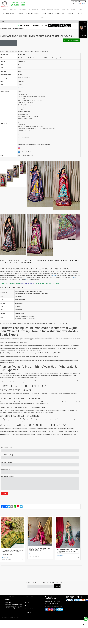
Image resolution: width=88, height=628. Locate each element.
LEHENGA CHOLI (40, 260)
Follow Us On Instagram (26, 148)
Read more (4, 557)
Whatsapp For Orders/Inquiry (72, 40)
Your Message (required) (7, 476)
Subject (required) (5, 469)
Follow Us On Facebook (26, 152)
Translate (83, 3)
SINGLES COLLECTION (24, 260)
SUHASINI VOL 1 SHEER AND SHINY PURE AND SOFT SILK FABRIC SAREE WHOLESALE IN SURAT (39, 550)
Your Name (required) (6, 447)
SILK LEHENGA (20, 262)
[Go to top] (83, 624)
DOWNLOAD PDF (13, 43)
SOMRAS (20, 88)
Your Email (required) (6, 462)
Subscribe (57, 586)
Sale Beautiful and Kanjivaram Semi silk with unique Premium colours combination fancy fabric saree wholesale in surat (12, 552)
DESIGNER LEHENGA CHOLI (58, 260)
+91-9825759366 (28, 283)
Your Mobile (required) (7, 455)
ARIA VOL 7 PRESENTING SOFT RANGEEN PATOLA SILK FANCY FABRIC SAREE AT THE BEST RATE (67, 551)
